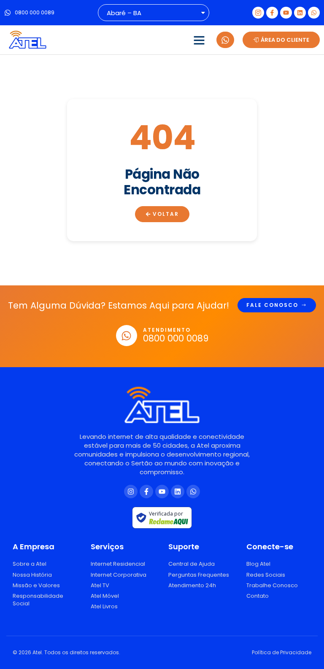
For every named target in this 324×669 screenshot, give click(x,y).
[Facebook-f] (272, 13)
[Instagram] (131, 491)
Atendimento (167, 329)
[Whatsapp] (314, 13)
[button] (199, 40)
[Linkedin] (300, 13)
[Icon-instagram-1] (258, 13)
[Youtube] (286, 13)
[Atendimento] (126, 335)
